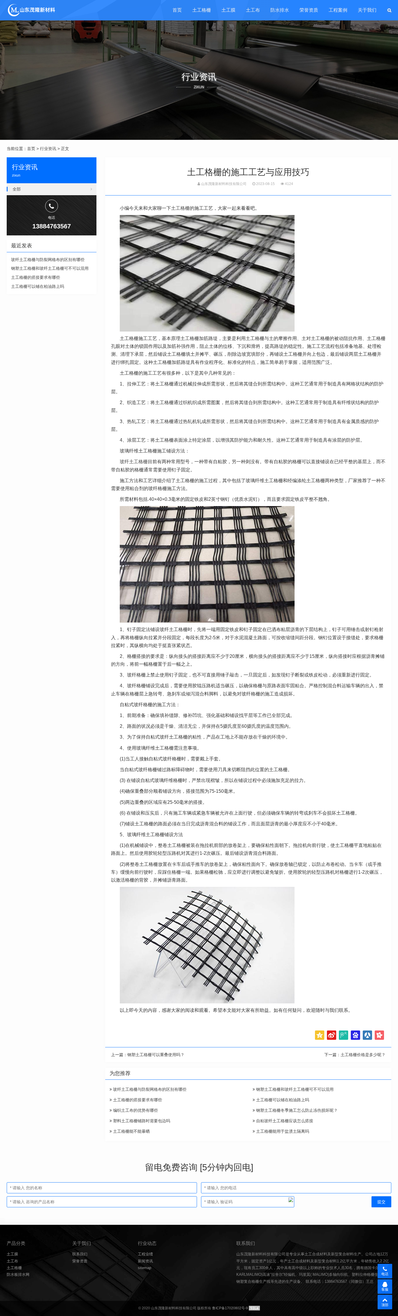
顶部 (384, 1305)
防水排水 (279, 10)
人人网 (367, 1035)
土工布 (253, 10)
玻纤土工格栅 (134, 461)
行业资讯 (48, 148)
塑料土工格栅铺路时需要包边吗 (141, 1120)
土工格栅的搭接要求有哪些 (137, 1099)
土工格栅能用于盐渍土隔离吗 (282, 1131)
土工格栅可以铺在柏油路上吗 (282, 1099)
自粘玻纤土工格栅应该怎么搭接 (284, 1120)
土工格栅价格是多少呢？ (363, 1054)
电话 (384, 1274)
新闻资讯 (145, 1261)
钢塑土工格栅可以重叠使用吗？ (155, 1054)
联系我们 (79, 1254)
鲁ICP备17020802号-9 (230, 1308)
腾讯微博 (343, 1035)
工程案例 (338, 10)
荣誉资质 (309, 10)
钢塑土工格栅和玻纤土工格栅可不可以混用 (294, 1089)
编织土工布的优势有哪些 (135, 1110)
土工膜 (228, 10)
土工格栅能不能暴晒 (131, 1131)
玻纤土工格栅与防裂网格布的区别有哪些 (149, 1089)
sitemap (144, 1268)
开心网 (379, 1035)
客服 (384, 1289)
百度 (355, 1035)
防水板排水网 (18, 1274)
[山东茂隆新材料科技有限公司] (31, 10)
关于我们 (367, 10)
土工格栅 (201, 10)
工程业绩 (145, 1254)
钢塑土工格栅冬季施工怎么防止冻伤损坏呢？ (296, 1110)
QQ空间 (319, 1035)
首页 (177, 10)
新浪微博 (331, 1035)
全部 (17, 189)
